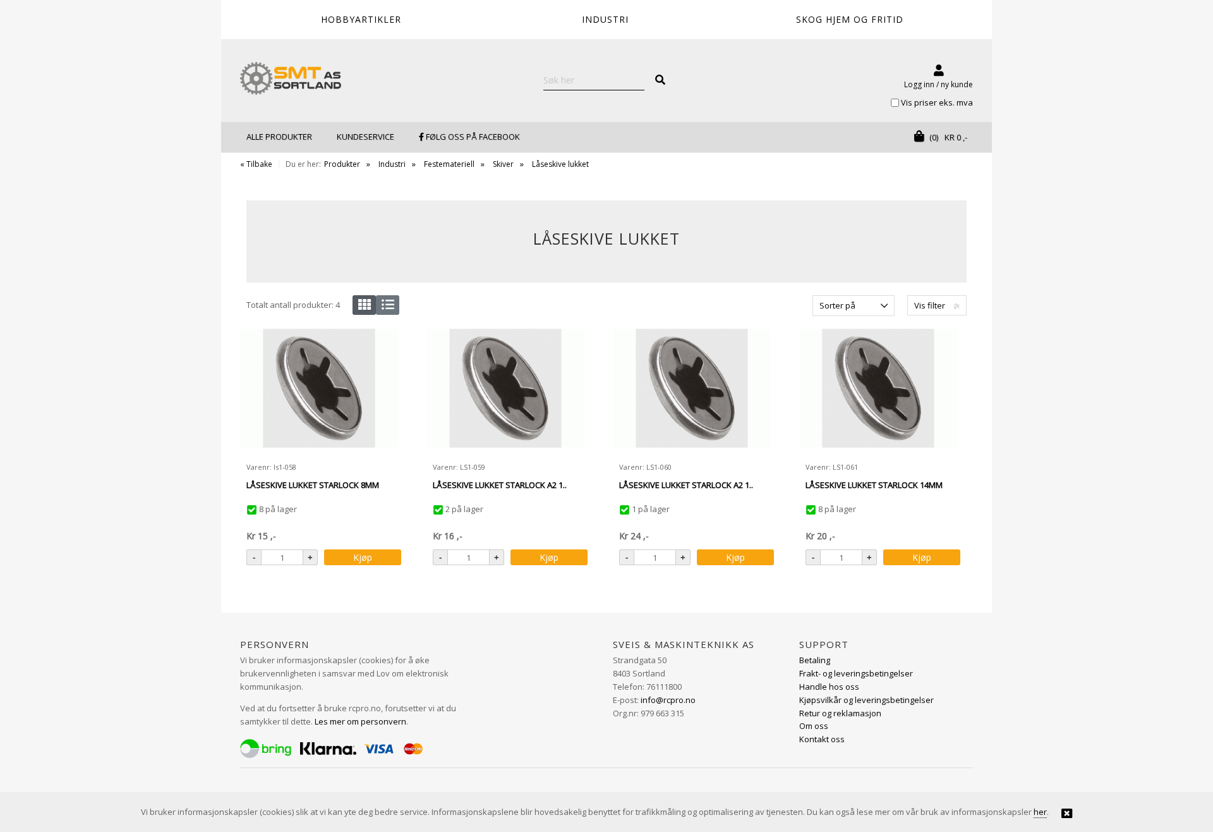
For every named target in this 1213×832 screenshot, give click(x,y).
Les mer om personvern (360, 721)
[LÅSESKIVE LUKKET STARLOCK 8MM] (319, 392)
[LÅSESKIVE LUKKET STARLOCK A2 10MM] (505, 392)
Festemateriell (449, 164)
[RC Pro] (290, 79)
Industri (392, 164)
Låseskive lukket (560, 164)
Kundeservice (365, 136)
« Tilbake (256, 164)
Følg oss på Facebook (472, 136)
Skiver (503, 164)
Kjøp (362, 557)
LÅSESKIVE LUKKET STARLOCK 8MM (312, 485)
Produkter (342, 164)
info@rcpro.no (668, 700)
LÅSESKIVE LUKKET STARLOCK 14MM (874, 485)
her (1040, 811)
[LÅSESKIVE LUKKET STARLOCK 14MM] (878, 392)
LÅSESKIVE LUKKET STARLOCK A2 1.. (500, 485)
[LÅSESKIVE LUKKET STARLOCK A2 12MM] (692, 392)
